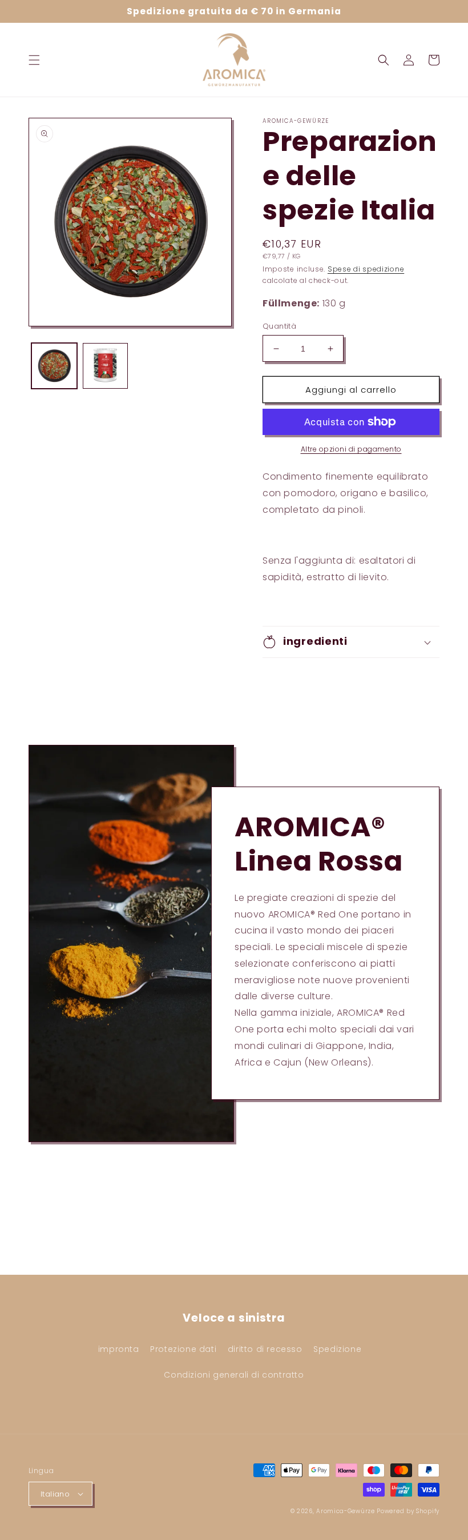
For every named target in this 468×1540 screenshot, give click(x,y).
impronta (118, 1349)
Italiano (55, 1494)
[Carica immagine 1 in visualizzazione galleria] (54, 366)
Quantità (279, 326)
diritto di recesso (265, 1349)
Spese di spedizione (366, 269)
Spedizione (337, 1349)
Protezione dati (183, 1349)
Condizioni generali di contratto (234, 1375)
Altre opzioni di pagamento (351, 449)
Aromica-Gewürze (345, 1511)
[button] (34, 60)
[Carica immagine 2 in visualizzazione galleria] (105, 366)
